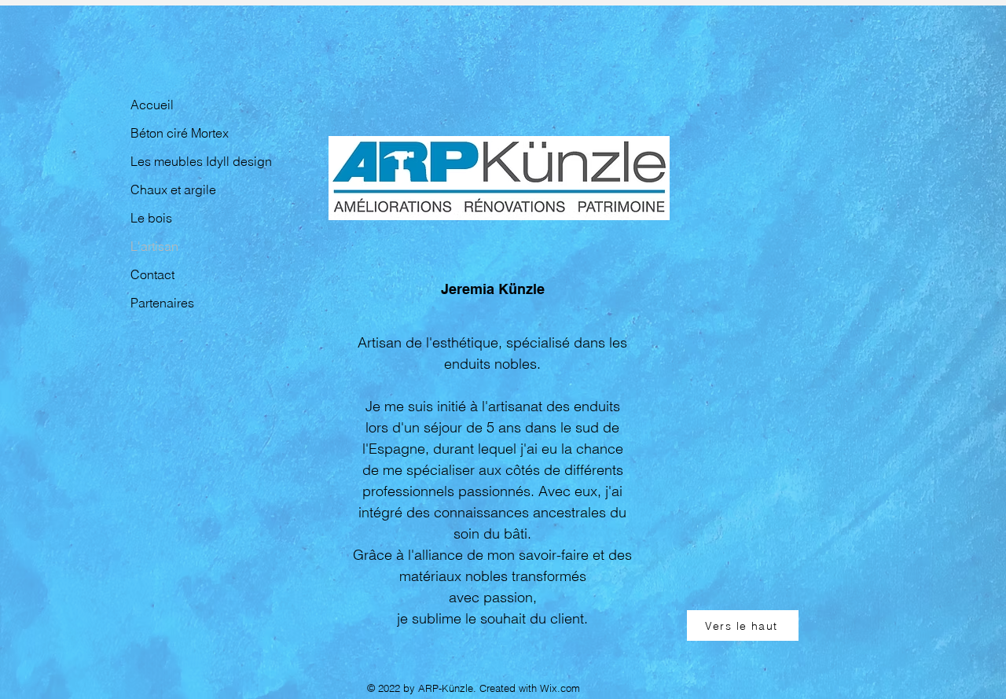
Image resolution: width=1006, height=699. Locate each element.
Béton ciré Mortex (179, 133)
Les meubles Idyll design (183, 161)
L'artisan (154, 246)
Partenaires (162, 303)
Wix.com (560, 688)
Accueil (152, 104)
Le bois (151, 218)
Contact (152, 274)
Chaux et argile (173, 189)
